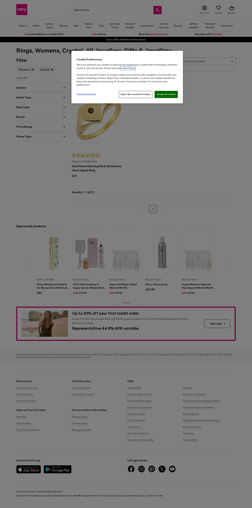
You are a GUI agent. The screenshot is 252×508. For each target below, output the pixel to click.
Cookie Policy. (127, 68)
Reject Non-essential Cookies (135, 94)
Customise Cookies (86, 94)
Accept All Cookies (166, 94)
